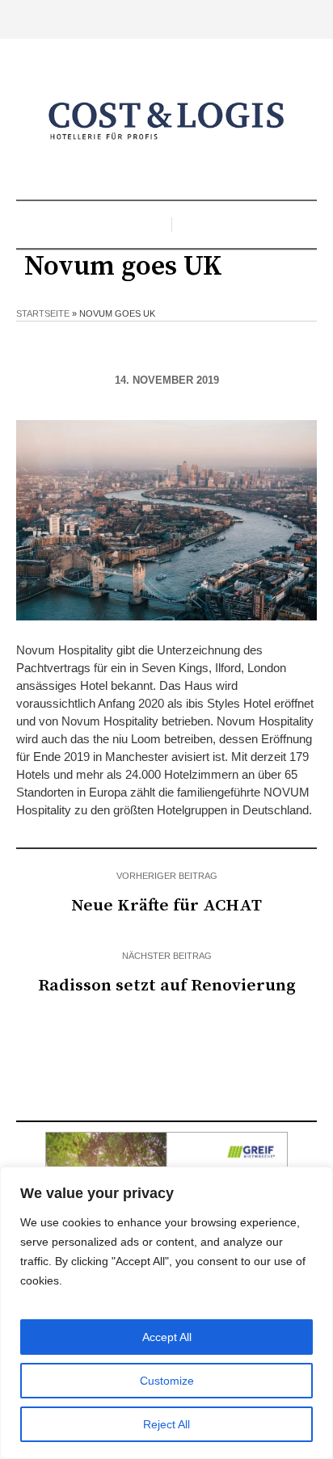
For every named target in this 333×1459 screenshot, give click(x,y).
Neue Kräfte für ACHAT (166, 905)
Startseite (43, 313)
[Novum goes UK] (166, 519)
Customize (167, 1380)
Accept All (167, 1337)
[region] (166, 1313)
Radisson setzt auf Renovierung (167, 985)
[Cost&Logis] (166, 121)
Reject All (166, 1424)
